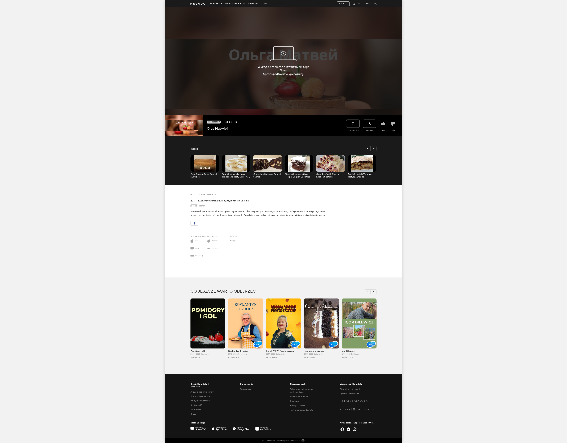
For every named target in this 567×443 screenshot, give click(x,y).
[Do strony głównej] (197, 3)
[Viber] (354, 429)
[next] (374, 148)
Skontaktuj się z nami (350, 389)
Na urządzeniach (298, 384)
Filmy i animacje (235, 3)
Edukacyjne (223, 200)
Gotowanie (210, 200)
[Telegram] (348, 429)
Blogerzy (234, 200)
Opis (192, 195)
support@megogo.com (358, 409)
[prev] (368, 148)
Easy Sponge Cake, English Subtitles (203, 175)
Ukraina (245, 200)
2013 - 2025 (196, 200)
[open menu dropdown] (265, 3)
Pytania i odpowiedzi (349, 393)
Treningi (253, 3)
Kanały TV (216, 3)
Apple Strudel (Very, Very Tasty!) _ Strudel (361, 175)
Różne (194, 149)
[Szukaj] (354, 4)
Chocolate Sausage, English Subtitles (267, 175)
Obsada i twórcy (207, 195)
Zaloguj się (370, 4)
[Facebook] (342, 429)
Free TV (343, 3)
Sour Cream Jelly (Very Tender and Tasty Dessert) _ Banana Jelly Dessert (236, 175)
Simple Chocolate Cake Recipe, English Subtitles (297, 175)
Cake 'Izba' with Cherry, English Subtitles (327, 175)
